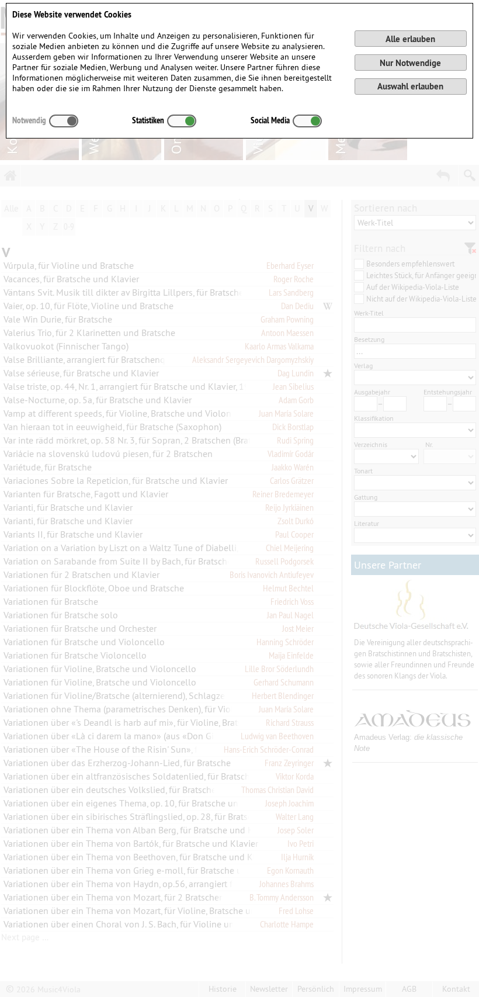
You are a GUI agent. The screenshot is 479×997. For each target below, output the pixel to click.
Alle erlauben (410, 38)
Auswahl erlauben (410, 86)
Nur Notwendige (410, 62)
